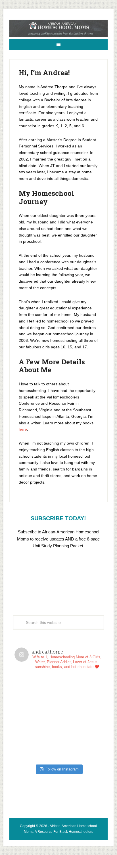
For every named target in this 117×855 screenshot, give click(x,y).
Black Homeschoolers (76, 832)
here (23, 429)
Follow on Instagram (62, 769)
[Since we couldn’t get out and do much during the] (80, 695)
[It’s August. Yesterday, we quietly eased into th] (36, 739)
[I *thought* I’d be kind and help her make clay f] (36, 695)
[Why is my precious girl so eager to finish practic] (80, 739)
